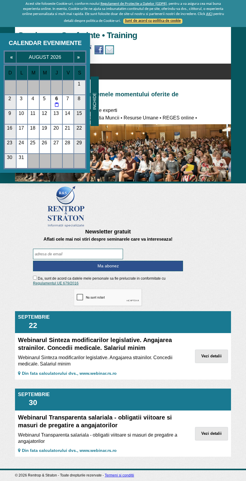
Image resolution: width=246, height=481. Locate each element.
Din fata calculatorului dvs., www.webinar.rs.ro (69, 373)
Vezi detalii (211, 356)
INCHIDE (94, 101)
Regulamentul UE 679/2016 (56, 283)
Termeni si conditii (119, 475)
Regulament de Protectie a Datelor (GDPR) (133, 4)
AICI (209, 14)
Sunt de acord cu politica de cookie (153, 21)
